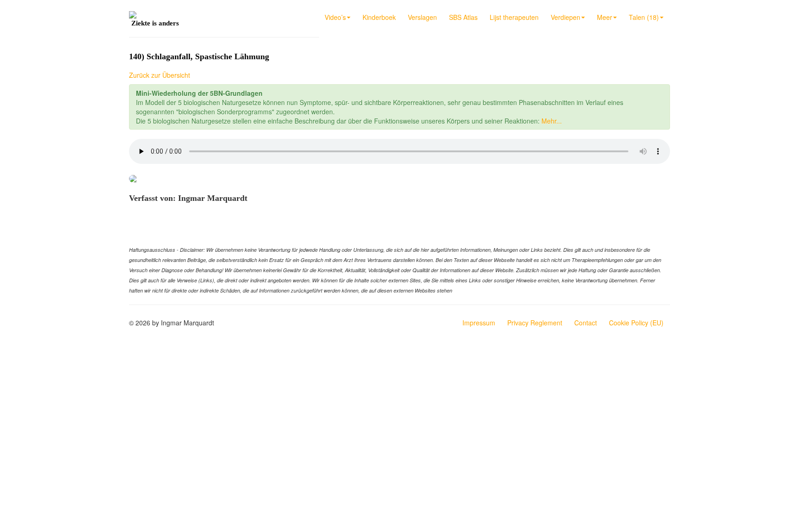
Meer (604, 17)
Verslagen (422, 17)
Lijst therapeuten (514, 17)
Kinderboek (379, 17)
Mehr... (551, 120)
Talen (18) (644, 17)
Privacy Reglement (534, 322)
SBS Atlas (463, 17)
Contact (585, 322)
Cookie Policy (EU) (636, 322)
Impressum (478, 322)
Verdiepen (565, 17)
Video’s (335, 17)
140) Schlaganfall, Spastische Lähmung (199, 56)
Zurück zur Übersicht (159, 75)
